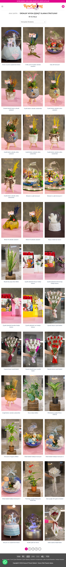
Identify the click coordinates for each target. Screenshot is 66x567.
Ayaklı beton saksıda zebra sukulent (54, 109)
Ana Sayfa (13, 13)
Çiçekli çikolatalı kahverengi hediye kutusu (54, 282)
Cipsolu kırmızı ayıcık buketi (54, 369)
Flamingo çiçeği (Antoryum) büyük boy (33, 499)
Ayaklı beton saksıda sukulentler (33, 108)
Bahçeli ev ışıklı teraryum (33, 196)
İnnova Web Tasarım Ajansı (45, 563)
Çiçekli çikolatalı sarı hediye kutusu (33, 326)
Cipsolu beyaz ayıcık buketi (54, 325)
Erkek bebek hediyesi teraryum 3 (11, 499)
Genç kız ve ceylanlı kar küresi (11, 542)
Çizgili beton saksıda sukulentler (11, 413)
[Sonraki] (39, 548)
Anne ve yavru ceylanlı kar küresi (11, 64)
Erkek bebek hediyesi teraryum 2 (55, 456)
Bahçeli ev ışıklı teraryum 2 (54, 196)
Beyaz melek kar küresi (54, 239)
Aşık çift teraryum (55, 64)
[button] (2, 6)
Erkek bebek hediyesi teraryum (33, 456)
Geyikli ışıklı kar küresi (33, 542)
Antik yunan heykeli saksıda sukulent (33, 65)
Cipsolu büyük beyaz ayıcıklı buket (33, 370)
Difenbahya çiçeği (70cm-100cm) (55, 413)
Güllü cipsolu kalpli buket (55, 542)
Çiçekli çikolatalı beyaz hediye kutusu (33, 282)
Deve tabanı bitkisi (33, 413)
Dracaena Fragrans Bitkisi (11, 456)
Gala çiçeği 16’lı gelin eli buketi (54, 499)
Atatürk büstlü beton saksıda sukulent (11, 109)
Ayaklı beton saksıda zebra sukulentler (33, 152)
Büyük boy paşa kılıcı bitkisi (11, 282)
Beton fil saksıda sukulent (11, 239)
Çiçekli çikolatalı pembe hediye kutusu (11, 326)
